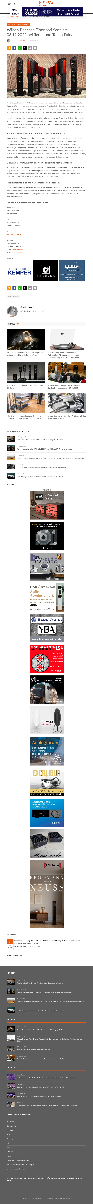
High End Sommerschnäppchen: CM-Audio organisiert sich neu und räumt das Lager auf (24, 417)
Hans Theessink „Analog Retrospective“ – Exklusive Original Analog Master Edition (41, 467)
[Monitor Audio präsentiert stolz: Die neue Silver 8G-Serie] (26, 372)
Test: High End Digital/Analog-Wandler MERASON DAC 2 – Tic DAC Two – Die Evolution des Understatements (50, 458)
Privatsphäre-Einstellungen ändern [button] (19, 1160)
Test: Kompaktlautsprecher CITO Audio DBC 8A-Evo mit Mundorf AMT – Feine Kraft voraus (44, 449)
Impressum (11, 1122)
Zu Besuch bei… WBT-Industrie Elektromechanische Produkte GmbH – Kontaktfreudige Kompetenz (47, 1105)
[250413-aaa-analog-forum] (47, 765)
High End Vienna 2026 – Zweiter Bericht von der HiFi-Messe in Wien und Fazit (40, 1087)
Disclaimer (10, 1130)
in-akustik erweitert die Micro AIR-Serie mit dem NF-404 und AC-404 (67, 417)
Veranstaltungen (13, 296)
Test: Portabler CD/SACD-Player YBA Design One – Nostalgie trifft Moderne (40, 440)
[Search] (14, 3)
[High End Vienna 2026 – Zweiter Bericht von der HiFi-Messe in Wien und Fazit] (11, 1086)
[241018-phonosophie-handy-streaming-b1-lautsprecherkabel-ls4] (47, 672)
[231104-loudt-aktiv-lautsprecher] (47, 734)
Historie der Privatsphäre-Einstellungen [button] (20, 1165)
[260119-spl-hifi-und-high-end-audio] (47, 519)
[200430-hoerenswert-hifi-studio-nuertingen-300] (72, 280)
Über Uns (10, 1152)
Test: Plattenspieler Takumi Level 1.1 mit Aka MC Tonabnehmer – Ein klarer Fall (40, 477)
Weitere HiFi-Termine (14, 955)
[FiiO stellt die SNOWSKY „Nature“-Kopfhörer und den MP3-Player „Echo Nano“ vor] (26, 339)
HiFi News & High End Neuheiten (18, 24)
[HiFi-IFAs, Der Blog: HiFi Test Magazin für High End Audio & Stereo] (46, 3)
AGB (8, 1135)
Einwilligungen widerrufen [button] (16, 1169)
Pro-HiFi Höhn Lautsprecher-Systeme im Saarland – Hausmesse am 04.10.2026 (64, 387)
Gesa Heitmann (20, 40)
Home (9, 1156)
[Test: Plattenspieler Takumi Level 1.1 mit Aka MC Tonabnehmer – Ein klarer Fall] (11, 476)
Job (8, 1143)
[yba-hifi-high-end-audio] (47, 642)
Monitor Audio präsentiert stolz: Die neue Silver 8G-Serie (26, 387)
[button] (9, 48)
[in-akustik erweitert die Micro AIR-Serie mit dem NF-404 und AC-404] (67, 403)
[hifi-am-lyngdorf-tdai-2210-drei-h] (47, 826)
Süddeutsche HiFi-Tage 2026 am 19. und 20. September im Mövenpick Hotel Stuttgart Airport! (47, 941)
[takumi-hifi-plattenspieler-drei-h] (47, 550)
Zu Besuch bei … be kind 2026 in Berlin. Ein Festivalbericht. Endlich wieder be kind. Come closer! (46, 1078)
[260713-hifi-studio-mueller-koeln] (47, 611)
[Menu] (9, 3)
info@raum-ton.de (14, 234)
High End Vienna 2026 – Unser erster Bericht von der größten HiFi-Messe (39, 1096)
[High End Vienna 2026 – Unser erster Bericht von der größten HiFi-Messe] (11, 1095)
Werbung (10, 1139)
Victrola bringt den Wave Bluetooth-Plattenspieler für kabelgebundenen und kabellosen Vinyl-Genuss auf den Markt (63, 355)
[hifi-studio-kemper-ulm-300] (19, 280)
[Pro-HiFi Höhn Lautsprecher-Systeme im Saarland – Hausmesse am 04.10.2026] (67, 372)
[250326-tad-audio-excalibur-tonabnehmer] (47, 796)
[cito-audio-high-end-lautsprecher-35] (47, 703)
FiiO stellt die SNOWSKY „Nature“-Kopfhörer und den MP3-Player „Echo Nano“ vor (25, 354)
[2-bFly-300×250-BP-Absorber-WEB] (47, 580)
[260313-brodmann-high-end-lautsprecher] (47, 927)
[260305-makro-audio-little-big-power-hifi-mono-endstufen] (47, 857)
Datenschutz (11, 1126)
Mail (8, 1147)
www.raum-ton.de (18, 253)
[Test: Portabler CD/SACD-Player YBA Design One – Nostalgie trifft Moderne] (11, 439)
